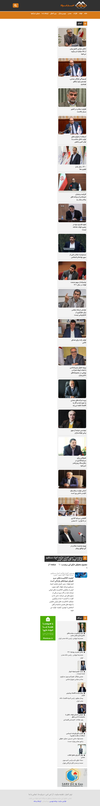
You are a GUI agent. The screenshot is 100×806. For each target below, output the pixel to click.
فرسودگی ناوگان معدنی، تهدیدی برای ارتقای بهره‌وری (78, 82)
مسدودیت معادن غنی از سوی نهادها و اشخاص (78, 256)
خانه (85, 13)
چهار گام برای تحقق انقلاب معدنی (76, 756)
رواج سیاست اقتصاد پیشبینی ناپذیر (75, 694)
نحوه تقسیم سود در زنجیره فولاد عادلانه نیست (79, 227)
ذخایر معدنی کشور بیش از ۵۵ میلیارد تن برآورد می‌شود (78, 51)
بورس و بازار (62, 13)
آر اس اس (49, 794)
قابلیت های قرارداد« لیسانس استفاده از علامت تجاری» (75, 734)
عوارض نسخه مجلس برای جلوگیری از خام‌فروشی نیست (79, 312)
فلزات (75, 13)
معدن (69, 13)
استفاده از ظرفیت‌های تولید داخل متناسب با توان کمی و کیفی (78, 139)
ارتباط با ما (44, 13)
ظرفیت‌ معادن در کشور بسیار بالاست (78, 110)
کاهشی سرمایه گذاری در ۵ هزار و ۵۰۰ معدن (78, 519)
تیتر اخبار (68, 794)
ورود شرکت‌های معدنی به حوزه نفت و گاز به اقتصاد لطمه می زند (78, 403)
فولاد (80, 13)
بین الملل (53, 13)
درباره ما (41, 794)
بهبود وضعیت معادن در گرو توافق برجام (78, 547)
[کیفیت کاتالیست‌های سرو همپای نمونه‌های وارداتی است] (81, 577)
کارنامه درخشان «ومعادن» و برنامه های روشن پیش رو (78, 197)
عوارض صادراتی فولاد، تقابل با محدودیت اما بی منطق (75, 715)
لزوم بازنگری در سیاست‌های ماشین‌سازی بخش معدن (76, 634)
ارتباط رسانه (37, 801)
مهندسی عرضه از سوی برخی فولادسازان (78, 431)
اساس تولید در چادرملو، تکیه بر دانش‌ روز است (78, 492)
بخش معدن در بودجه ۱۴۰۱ (75, 652)
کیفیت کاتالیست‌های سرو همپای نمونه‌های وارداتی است (62, 579)
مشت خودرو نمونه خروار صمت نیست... (77, 672)
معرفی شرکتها (35, 13)
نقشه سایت (59, 794)
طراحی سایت (62, 801)
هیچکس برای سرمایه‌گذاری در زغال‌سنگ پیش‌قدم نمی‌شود (79, 462)
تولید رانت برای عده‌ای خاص (78, 341)
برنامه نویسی (53, 801)
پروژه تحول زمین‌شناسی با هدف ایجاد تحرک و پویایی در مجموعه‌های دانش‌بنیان (78, 371)
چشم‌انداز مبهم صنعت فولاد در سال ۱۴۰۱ (78, 283)
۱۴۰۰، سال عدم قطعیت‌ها (80, 168)
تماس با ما (33, 794)
